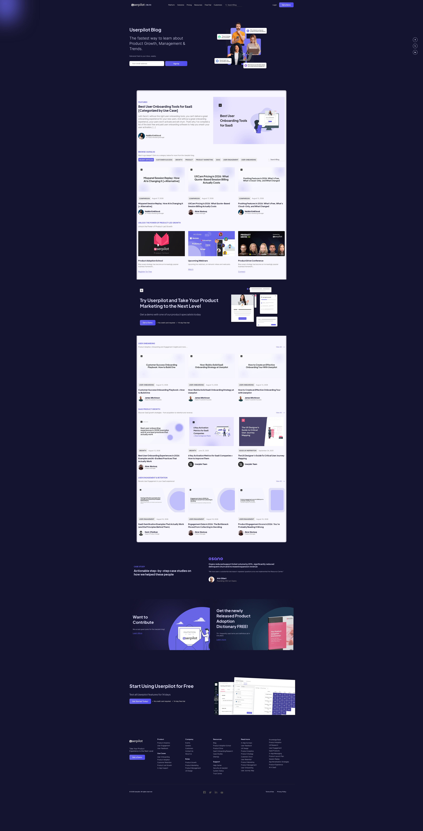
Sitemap (216, 757)
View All (279, 347)
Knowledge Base (275, 740)
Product (189, 160)
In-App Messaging (275, 753)
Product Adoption (163, 760)
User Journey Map (247, 770)
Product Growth (191, 762)
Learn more (221, 639)
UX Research (273, 745)
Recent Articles (146, 160)
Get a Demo (286, 5)
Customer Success (164, 160)
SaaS (218, 160)
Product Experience (276, 765)
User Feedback (162, 748)
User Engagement (230, 160)
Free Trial (208, 5)
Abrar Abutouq (201, 211)
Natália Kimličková (152, 211)
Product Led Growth (164, 765)
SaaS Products (274, 751)
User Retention (246, 759)
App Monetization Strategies (279, 762)
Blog (214, 743)
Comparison (144, 198)
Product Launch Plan (276, 756)
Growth (178, 160)
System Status (218, 771)
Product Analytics (163, 743)
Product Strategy (247, 754)
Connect (241, 271)
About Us (188, 754)
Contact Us (189, 751)
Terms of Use (270, 791)
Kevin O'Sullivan (151, 532)
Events (187, 743)
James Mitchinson (152, 398)
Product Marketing (204, 160)
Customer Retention (164, 762)
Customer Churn (247, 757)
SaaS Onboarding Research (223, 751)
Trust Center (217, 773)
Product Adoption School (222, 745)
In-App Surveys (246, 743)
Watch (190, 269)
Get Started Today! (140, 701)
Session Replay (274, 759)
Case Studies (218, 754)
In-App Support (162, 768)
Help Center (217, 765)
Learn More (137, 633)
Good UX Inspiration (247, 450)
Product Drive (218, 748)
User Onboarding (248, 160)
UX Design (189, 771)
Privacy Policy (281, 791)
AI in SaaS (272, 767)
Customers (218, 5)
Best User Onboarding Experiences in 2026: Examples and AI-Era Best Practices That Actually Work (159, 458)
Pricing (189, 5)
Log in (275, 5)
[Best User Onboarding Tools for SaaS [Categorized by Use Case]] (249, 143)
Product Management (193, 768)
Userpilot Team (201, 464)
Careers (188, 745)
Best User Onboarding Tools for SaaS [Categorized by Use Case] (165, 108)
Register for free (145, 271)
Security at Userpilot (220, 768)
